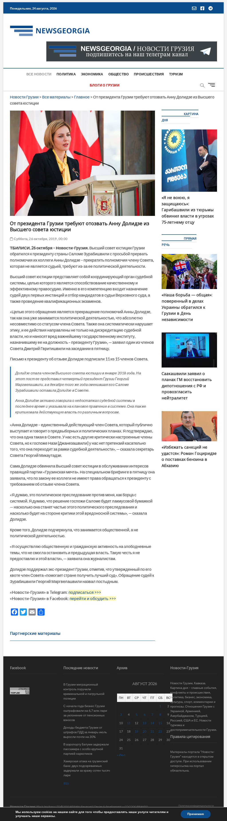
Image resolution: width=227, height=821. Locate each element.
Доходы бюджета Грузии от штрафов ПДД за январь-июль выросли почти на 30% (85, 732)
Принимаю (195, 814)
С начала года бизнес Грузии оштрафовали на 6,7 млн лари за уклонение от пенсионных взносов (85, 713)
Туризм (176, 74)
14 (152, 723)
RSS (66, 783)
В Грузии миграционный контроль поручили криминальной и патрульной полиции (83, 691)
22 (160, 731)
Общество (118, 74)
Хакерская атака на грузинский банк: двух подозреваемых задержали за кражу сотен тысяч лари (86, 768)
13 (144, 723)
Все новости (38, 74)
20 (144, 731)
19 (136, 731)
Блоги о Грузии (104, 85)
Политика (66, 74)
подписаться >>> (84, 592)
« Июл (121, 755)
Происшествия (149, 74)
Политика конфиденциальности (196, 805)
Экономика (92, 74)
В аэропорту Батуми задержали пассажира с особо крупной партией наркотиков (86, 748)
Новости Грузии (22, 806)
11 (129, 723)
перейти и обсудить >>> (93, 598)
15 (160, 723)
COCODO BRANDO (136, 806)
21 (152, 731)
